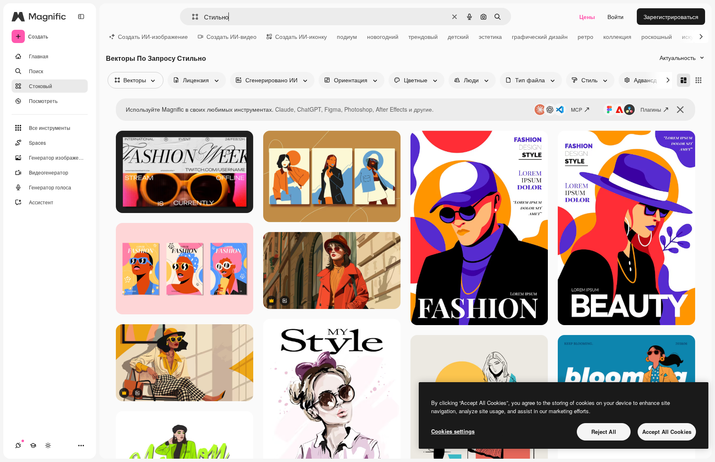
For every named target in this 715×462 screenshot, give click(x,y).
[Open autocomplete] (191, 17)
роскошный (656, 36)
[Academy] (33, 445)
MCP (576, 109)
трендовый (423, 36)
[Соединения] (18, 445)
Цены (587, 16)
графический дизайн (540, 36)
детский (458, 36)
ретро (585, 36)
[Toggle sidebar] (81, 16)
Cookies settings (453, 431)
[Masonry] (683, 80)
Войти (615, 16)
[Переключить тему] (48, 445)
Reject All (603, 432)
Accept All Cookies (666, 432)
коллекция (617, 36)
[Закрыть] (680, 110)
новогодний (382, 36)
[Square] (698, 80)
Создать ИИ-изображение (153, 36)
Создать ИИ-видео (231, 36)
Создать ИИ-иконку (301, 36)
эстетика (490, 36)
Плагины (651, 109)
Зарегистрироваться (670, 16)
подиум (347, 36)
